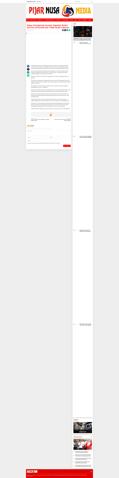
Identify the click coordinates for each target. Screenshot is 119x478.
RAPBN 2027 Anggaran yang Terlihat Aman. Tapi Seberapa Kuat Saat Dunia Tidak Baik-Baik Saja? (82, 39)
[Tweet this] (65, 30)
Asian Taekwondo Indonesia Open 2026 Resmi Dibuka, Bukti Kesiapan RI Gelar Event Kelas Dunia (83, 466)
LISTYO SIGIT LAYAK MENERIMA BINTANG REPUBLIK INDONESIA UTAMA (86, 137)
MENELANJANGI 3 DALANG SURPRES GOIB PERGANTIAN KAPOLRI (85, 231)
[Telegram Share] (67, 30)
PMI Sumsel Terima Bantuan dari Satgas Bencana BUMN (62, 119)
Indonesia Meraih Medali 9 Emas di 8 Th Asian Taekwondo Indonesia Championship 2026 (83, 459)
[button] (92, 1)
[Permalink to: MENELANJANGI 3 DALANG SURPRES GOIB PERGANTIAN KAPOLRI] (76, 276)
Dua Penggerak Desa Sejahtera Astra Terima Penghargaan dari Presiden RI (82, 428)
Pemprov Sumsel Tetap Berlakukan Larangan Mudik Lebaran (40, 119)
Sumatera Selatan (30, 30)
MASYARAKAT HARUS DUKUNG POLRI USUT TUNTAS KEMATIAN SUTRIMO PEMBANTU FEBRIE (86, 325)
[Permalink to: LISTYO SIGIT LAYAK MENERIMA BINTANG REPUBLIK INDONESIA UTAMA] (76, 182)
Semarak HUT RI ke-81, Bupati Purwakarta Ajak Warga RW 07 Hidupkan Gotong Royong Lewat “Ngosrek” (82, 452)
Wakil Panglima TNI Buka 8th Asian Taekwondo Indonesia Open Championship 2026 (82, 462)
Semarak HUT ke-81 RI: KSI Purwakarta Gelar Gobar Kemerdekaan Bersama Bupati (83, 455)
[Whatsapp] (69, 30)
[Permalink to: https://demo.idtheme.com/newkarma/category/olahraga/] (91, 436)
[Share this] (63, 30)
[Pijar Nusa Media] (59, 10)
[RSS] (51, 115)
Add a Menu (39, 1)
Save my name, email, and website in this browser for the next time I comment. (44, 143)
